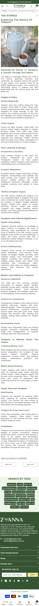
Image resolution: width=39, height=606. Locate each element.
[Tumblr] (14, 581)
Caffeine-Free (24, 499)
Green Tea (30, 503)
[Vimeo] (27, 581)
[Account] (31, 6)
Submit (32, 574)
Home (4, 11)
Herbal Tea (15, 507)
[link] (11, 603)
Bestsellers (11, 484)
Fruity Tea (24, 507)
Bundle (19, 484)
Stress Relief (9, 496)
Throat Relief (21, 496)
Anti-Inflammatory (9, 488)
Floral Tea (21, 503)
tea (5, 83)
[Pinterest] (10, 581)
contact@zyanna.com (12, 539)
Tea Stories (13, 11)
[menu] (2, 6)
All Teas (8, 492)
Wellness (30, 496)
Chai (32, 499)
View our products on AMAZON (14, 458)
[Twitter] (23, 581)
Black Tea (27, 484)
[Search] (7, 6)
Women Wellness (11, 499)
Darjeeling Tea (10, 503)
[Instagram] (6, 581)
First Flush (22, 488)
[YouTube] (18, 581)
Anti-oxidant (31, 488)
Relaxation (30, 492)
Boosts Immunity (18, 492)
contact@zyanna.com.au (14, 541)
